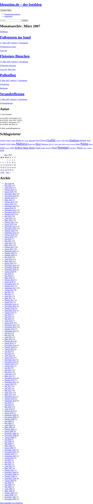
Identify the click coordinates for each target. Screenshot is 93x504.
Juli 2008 (8, 440)
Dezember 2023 (10, 210)
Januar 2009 (9, 431)
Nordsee (72, 144)
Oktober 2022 (10, 231)
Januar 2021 (9, 249)
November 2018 (10, 268)
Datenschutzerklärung (12, 14)
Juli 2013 (8, 368)
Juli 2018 (8, 274)
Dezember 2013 (10, 360)
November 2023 (10, 212)
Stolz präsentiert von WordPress (11, 503)
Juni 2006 (8, 485)
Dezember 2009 (10, 415)
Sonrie (43, 148)
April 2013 (8, 374)
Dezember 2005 (10, 497)
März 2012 (8, 395)
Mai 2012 (8, 390)
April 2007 (8, 466)
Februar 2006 (9, 493)
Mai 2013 (8, 372)
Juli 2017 (8, 292)
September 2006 (10, 479)
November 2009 (10, 417)
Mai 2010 (8, 407)
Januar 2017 (9, 302)
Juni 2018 (8, 276)
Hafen (67, 140)
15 (8, 165)
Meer (38, 144)
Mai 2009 (8, 423)
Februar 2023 (9, 222)
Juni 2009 (8, 421)
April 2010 (8, 409)
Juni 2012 (8, 388)
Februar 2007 (9, 470)
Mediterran (4, 32)
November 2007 (10, 452)
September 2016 (10, 311)
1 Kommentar (23, 43)
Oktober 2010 (10, 399)
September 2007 (10, 456)
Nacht (56, 144)
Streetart (63, 147)
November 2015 (10, 327)
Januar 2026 (9, 192)
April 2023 (8, 218)
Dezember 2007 (10, 450)
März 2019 (8, 261)
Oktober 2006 (10, 476)
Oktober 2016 (10, 308)
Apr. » (8, 172)
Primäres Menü (6, 10)
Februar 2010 (9, 411)
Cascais (26, 140)
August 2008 (9, 438)
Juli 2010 (8, 403)
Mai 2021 (8, 241)
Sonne (38, 148)
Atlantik (13, 140)
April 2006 (8, 489)
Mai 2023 (8, 216)
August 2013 (9, 366)
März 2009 (8, 427)
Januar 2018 (9, 282)
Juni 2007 (8, 462)
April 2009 (8, 425)
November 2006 (10, 474)
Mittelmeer (44, 144)
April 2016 (8, 321)
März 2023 (8, 220)
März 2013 (8, 376)
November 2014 (10, 345)
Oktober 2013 (10, 364)
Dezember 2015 (10, 325)
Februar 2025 (9, 202)
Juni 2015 (8, 333)
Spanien (48, 148)
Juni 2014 (8, 354)
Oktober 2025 (10, 198)
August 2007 (9, 458)
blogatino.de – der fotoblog (21, 4)
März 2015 (8, 339)
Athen (8, 140)
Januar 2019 (9, 263)
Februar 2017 (9, 300)
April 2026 (8, 188)
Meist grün (12, 69)
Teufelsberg (72, 148)
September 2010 (10, 401)
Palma (84, 143)
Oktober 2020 (10, 253)
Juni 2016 (8, 317)
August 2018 (9, 272)
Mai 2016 (8, 319)
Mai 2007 (8, 464)
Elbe (37, 140)
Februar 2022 (9, 235)
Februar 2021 (9, 247)
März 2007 (8, 468)
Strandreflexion (12, 94)
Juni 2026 (8, 184)
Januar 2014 (9, 358)
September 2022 (10, 233)
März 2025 (8, 200)
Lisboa (13, 144)
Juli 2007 (8, 460)
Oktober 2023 (10, 214)
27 (3, 170)
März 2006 (8, 491)
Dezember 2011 (10, 397)
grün (63, 140)
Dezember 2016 (10, 304)
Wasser (80, 148)
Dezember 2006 (10, 472)
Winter (85, 148)
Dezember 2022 (10, 227)
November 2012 (10, 378)
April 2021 (8, 243)
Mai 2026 (8, 186)
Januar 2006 (9, 495)
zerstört (89, 148)
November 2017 (10, 284)
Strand (54, 148)
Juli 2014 (8, 352)
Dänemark (32, 140)
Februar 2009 (9, 429)
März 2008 (8, 446)
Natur (59, 144)
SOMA (12, 148)
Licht (8, 144)
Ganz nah (3, 51)
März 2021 (8, 245)
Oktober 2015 (10, 329)
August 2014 (9, 349)
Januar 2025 (9, 204)
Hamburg (74, 140)
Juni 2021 (8, 239)
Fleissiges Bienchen (15, 56)
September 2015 (10, 331)
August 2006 (9, 481)
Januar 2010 (9, 413)
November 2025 (10, 196)
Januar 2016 (9, 323)
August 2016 (9, 313)
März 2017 (8, 298)
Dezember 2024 (10, 206)
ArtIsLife (3, 140)
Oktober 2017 (10, 286)
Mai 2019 (8, 257)
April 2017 (8, 296)
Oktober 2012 (10, 380)
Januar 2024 (9, 208)
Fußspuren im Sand (15, 37)
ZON (2, 150)
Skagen (7, 148)
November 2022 (10, 229)
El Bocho (42, 140)
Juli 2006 (8, 483)
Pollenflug (8, 75)
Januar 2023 (9, 224)
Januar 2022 (9, 237)
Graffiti (50, 140)
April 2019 (8, 259)
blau (23, 140)
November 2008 (10, 436)
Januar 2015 (9, 343)
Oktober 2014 (10, 347)
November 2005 (10, 499)
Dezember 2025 (10, 194)
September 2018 (10, 270)
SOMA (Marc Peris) (25, 147)
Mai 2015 (8, 335)
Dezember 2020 (10, 251)
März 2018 (8, 278)
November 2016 (10, 306)
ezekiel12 (14, 43)
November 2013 (10, 362)
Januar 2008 (9, 448)
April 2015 (8, 337)
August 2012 (9, 384)
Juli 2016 (8, 315)
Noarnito (67, 144)
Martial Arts (31, 144)
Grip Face (58, 140)
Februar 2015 (9, 341)
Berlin (18, 140)
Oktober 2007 (10, 454)
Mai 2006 (8, 487)
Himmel (83, 140)
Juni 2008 (8, 442)
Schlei (2, 148)
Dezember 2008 (10, 433)
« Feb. (2, 172)
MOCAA (51, 144)
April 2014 (8, 356)
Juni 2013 (8, 370)
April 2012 (8, 392)
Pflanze (91, 144)
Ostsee (77, 144)
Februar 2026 (9, 190)
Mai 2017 (8, 294)
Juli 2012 (8, 386)
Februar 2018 (9, 280)
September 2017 (10, 288)
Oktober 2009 (10, 419)
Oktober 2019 (10, 255)
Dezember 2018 (10, 265)
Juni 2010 (8, 405)
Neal (63, 144)
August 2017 (9, 290)
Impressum (8, 16)
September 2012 (10, 382)
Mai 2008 (8, 444)
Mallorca (21, 143)
